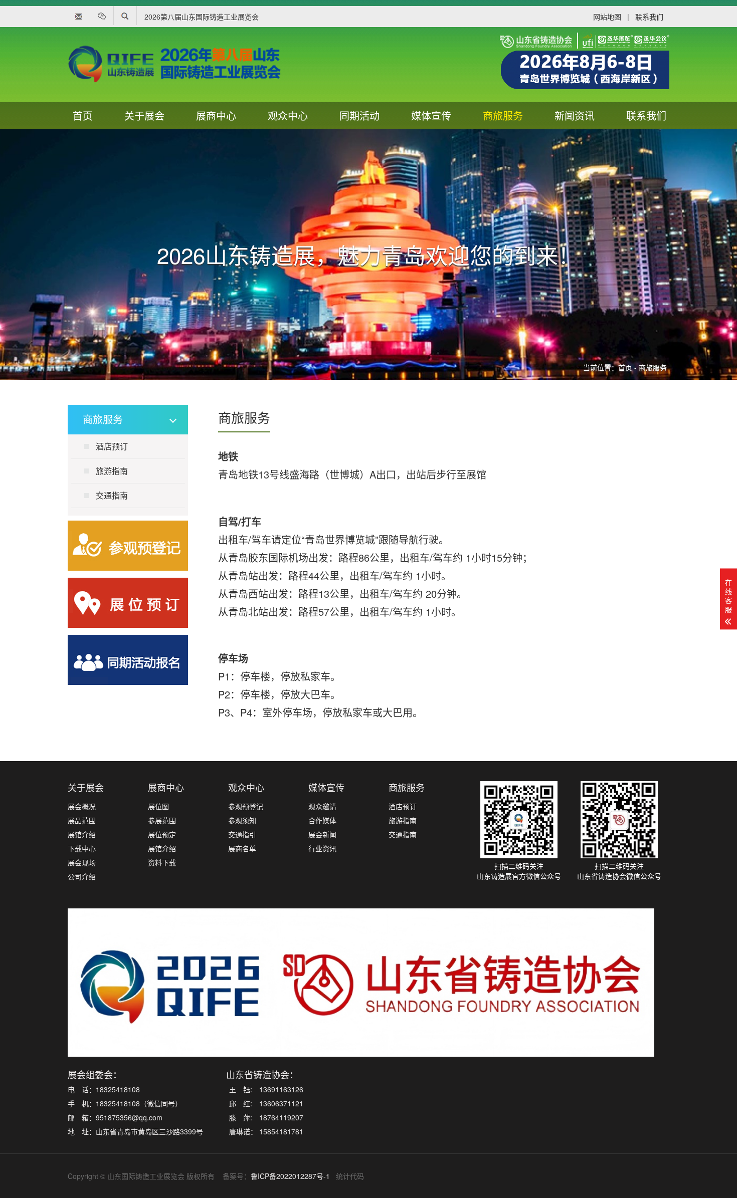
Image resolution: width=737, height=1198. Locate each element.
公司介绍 (82, 876)
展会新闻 (322, 834)
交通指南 (112, 495)
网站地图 (607, 17)
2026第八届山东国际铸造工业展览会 (201, 17)
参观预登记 (245, 806)
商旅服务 (503, 115)
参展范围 (162, 820)
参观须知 (242, 820)
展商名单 (242, 848)
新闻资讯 (575, 115)
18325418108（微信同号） (139, 1103)
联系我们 (649, 17)
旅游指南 (112, 470)
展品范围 (82, 820)
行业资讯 (322, 848)
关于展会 (144, 115)
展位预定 (162, 834)
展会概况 (82, 806)
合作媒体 (322, 820)
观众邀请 (322, 806)
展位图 (158, 806)
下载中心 (82, 848)
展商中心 (216, 115)
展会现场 (82, 862)
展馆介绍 (82, 834)
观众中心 (288, 115)
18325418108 (118, 1089)
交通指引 (242, 834)
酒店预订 (112, 446)
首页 (83, 115)
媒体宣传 (431, 115)
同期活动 (359, 115)
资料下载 (162, 862)
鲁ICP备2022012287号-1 (290, 1176)
